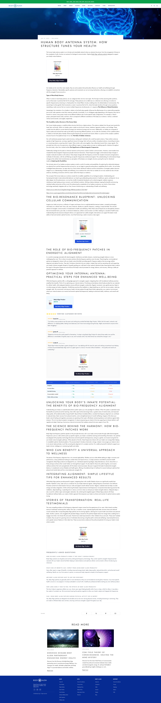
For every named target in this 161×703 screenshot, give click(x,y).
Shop (65, 5)
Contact (97, 5)
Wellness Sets (61, 700)
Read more (50, 671)
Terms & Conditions (81, 682)
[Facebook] (34, 690)
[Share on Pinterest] (106, 613)
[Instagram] (37, 690)
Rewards (79, 694)
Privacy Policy (80, 684)
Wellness (55, 38)
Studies (96, 692)
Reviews (90, 5)
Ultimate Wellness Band (63, 694)
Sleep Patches (62, 687)
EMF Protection (62, 697)
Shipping (115, 687)
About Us (97, 682)
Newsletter (111, 5)
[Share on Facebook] (86, 613)
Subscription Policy (81, 692)
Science (77, 5)
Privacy (114, 684)
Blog (83, 5)
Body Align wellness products (99, 54)
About (71, 5)
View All (60, 682)
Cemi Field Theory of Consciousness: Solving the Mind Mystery (98, 655)
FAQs (104, 5)
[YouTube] (40, 690)
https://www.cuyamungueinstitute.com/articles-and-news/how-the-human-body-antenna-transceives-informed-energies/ (77, 193)
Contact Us (97, 684)
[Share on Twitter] (96, 613)
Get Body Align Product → (63, 306)
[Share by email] (115, 613)
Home (59, 5)
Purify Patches (62, 692)
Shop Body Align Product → (57, 80)
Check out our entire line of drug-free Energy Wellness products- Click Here (66, 190)
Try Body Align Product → (83, 374)
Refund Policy (79, 689)
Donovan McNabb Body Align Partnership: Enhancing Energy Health (61, 655)
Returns (114, 689)
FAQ (114, 692)
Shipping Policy (80, 687)
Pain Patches (61, 684)
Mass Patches (61, 689)
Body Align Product (73, 382)
